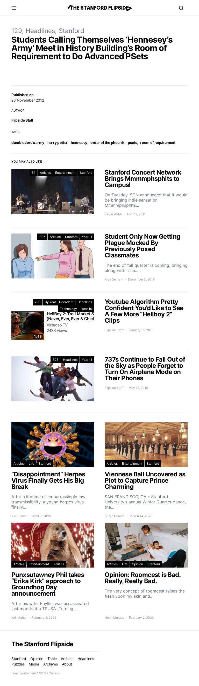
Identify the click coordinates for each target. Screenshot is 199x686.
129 (16, 31)
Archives (50, 664)
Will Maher (19, 618)
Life (31, 463)
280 (37, 302)
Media (34, 664)
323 (56, 360)
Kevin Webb (113, 214)
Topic (52, 658)
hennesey (79, 142)
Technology (68, 309)
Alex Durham (114, 279)
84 (33, 173)
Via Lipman (19, 516)
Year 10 (86, 309)
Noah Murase (114, 618)
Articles (45, 173)
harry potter (57, 142)
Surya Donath (115, 516)
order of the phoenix (107, 142)
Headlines (40, 31)
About (67, 664)
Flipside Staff (22, 120)
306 (42, 237)
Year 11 (87, 237)
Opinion (137, 564)
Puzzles (18, 664)
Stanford (71, 31)
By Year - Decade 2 (59, 302)
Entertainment (65, 173)
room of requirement (157, 142)
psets (132, 142)
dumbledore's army (27, 142)
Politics (58, 564)
